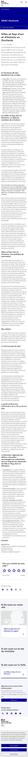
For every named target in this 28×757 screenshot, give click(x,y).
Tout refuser (14, 750)
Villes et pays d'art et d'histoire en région (12, 630)
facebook (11, 713)
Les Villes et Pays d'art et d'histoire (12, 673)
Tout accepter (14, 745)
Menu (25, 2)
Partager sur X (7, 589)
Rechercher (21, 2)
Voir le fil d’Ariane (5, 9)
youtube (20, 713)
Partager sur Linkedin (11, 589)
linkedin (7, 713)
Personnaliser (14, 754)
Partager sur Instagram (15, 589)
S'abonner (14, 700)
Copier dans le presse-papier (20, 589)
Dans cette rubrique (8, 27)
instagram (15, 713)
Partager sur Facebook (2, 589)
